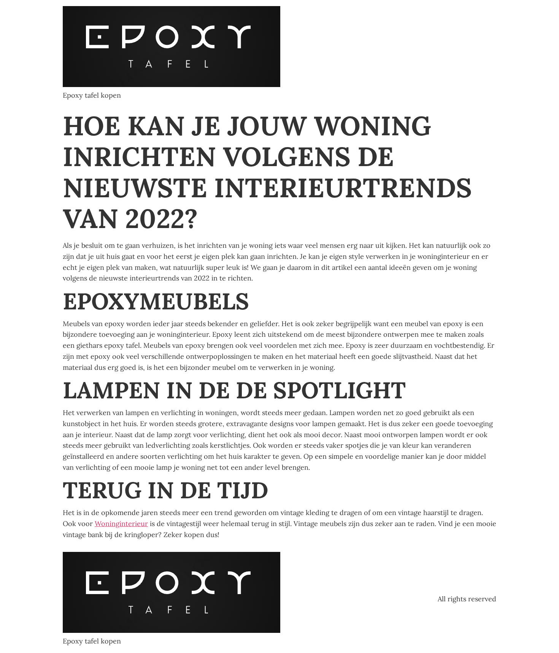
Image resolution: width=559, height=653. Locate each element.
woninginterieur (121, 523)
